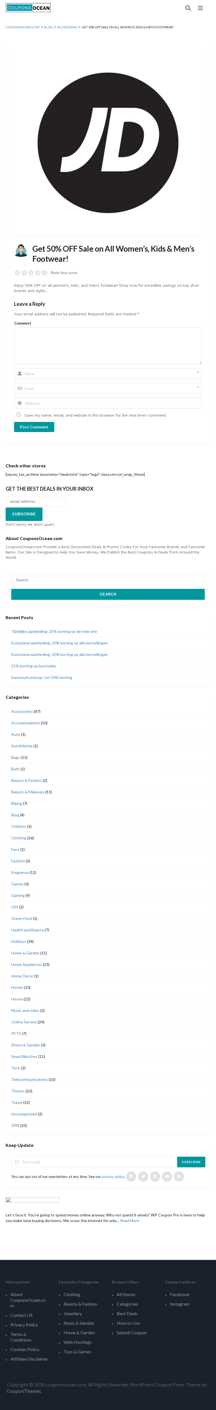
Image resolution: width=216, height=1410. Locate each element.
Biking (16, 803)
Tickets (18, 1090)
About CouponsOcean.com (28, 1300)
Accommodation (25, 722)
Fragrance (20, 872)
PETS (16, 1033)
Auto (15, 734)
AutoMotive (22, 745)
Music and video (25, 1010)
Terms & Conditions (21, 1336)
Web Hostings (78, 1342)
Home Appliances (26, 964)
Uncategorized (24, 1114)
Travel (16, 1102)
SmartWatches (24, 1056)
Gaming (18, 895)
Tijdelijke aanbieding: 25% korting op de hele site (54, 631)
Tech (15, 1067)
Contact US (21, 1315)
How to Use (128, 1323)
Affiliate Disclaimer (29, 1358)
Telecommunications (29, 1079)
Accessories (22, 711)
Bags (15, 757)
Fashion (18, 860)
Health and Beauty (27, 929)
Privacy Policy (24, 1324)
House (17, 998)
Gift (14, 906)
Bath (15, 768)
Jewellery (73, 1313)
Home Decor (22, 975)
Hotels (17, 987)
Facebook (180, 1294)
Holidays (18, 941)
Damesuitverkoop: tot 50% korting (41, 677)
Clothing (18, 837)
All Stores (126, 1294)
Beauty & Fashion (26, 780)
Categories (127, 1303)
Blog (15, 814)
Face (15, 849)
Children (18, 826)
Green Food (21, 918)
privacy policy (113, 1176)
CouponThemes (24, 1391)
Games (17, 883)
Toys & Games (77, 1351)
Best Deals (127, 1313)
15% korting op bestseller (34, 665)
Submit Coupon (132, 1332)
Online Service (24, 1021)
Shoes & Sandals (25, 1044)
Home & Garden (25, 952)
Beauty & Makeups (27, 791)
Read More (129, 1220)
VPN (15, 1125)
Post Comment (34, 426)
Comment (22, 323)
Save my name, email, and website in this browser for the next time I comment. (95, 415)
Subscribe (191, 1162)
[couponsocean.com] (28, 7)
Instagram (180, 1303)
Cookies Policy (24, 1349)
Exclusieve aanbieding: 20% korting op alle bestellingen (59, 642)
